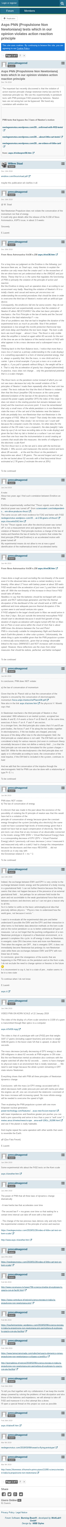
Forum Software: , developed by (33, 1519)
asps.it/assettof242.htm (12, 521)
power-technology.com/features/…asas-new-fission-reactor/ (28, 1111)
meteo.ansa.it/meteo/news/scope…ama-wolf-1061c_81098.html (30, 1120)
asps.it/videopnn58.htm (20, 153)
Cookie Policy (23, 48)
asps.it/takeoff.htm (10, 1425)
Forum (10, 10)
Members (29, 10)
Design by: (33, 1523)
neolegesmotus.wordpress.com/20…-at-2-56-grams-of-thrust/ (29, 518)
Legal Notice (21, 1512)
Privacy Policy (8, 1512)
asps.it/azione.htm (28, 703)
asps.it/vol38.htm (46, 254)
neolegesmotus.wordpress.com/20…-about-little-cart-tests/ (31, 137)
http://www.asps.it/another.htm (15, 1240)
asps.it (4, 991)
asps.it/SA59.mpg (9, 1029)
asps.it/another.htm (10, 1174)
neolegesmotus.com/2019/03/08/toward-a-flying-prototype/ (28, 1447)
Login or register (9, 3)
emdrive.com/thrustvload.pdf (14, 176)
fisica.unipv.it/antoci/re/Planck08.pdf (29, 700)
